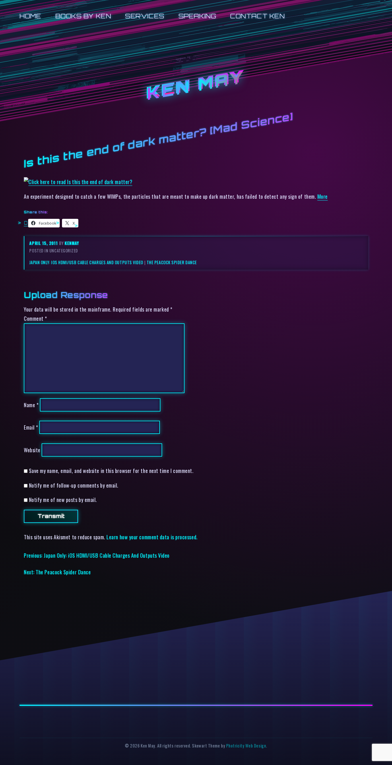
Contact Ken (257, 16)
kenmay (72, 243)
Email (31, 427)
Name (31, 405)
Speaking (197, 16)
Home (30, 16)
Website (32, 450)
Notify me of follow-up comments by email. (74, 485)
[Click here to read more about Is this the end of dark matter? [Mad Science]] (26, 222)
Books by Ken (83, 16)
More (322, 196)
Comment (35, 318)
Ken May (196, 86)
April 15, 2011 (44, 243)
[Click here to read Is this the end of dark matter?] (78, 182)
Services (144, 16)
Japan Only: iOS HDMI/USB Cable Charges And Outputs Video (86, 262)
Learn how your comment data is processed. (151, 537)
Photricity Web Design (246, 746)
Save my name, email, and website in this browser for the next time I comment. (111, 470)
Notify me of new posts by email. (63, 499)
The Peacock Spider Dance (172, 262)
